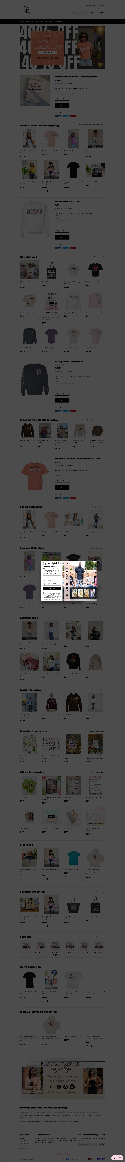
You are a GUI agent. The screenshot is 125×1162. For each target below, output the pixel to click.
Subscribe (52, 588)
